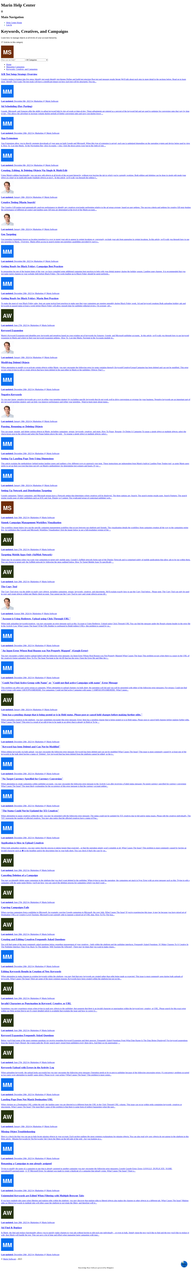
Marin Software (9, 1259)
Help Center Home (14, 23)
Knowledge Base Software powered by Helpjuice (96, 1268)
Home (8, 64)
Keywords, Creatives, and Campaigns (21, 69)
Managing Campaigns (15, 67)
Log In (9, 25)
